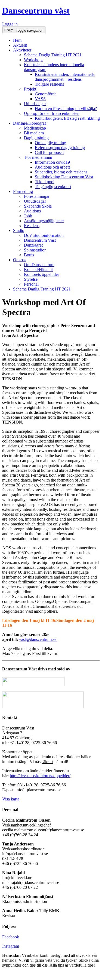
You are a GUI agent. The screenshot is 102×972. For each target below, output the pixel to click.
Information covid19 (52, 162)
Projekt (30, 89)
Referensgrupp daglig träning (60, 147)
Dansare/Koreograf (29, 123)
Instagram (10, 946)
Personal (31, 284)
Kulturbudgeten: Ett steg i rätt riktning (67, 118)
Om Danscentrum (39, 264)
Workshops (33, 59)
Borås (29, 255)
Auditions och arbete (52, 167)
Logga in (10, 24)
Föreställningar (37, 196)
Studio (18, 230)
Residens (31, 225)
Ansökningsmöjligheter (44, 220)
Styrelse (31, 279)
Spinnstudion (35, 250)
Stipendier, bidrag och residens (61, 172)
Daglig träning (36, 137)
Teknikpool (44, 181)
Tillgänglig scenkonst (53, 186)
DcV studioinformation (44, 235)
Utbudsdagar (35, 103)
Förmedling (23, 191)
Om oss (19, 259)
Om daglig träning (50, 142)
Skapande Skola (38, 206)
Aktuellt (20, 45)
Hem (17, 40)
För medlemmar (38, 157)
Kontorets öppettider (41, 274)
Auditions (32, 211)
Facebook (10, 937)
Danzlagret (33, 245)
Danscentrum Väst (40, 240)
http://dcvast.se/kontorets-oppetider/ (40, 775)
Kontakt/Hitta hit (38, 269)
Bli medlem (34, 133)
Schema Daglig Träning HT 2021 (53, 55)
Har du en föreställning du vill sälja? (66, 108)
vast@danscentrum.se (37, 639)
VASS (40, 98)
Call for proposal (49, 152)
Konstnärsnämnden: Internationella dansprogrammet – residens (65, 77)
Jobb (28, 216)
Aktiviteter (22, 50)
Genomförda (46, 94)
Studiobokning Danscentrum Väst (64, 177)
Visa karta (10, 799)
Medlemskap (35, 128)
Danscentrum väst (36, 10)
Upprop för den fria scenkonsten (51, 113)
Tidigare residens (49, 84)
